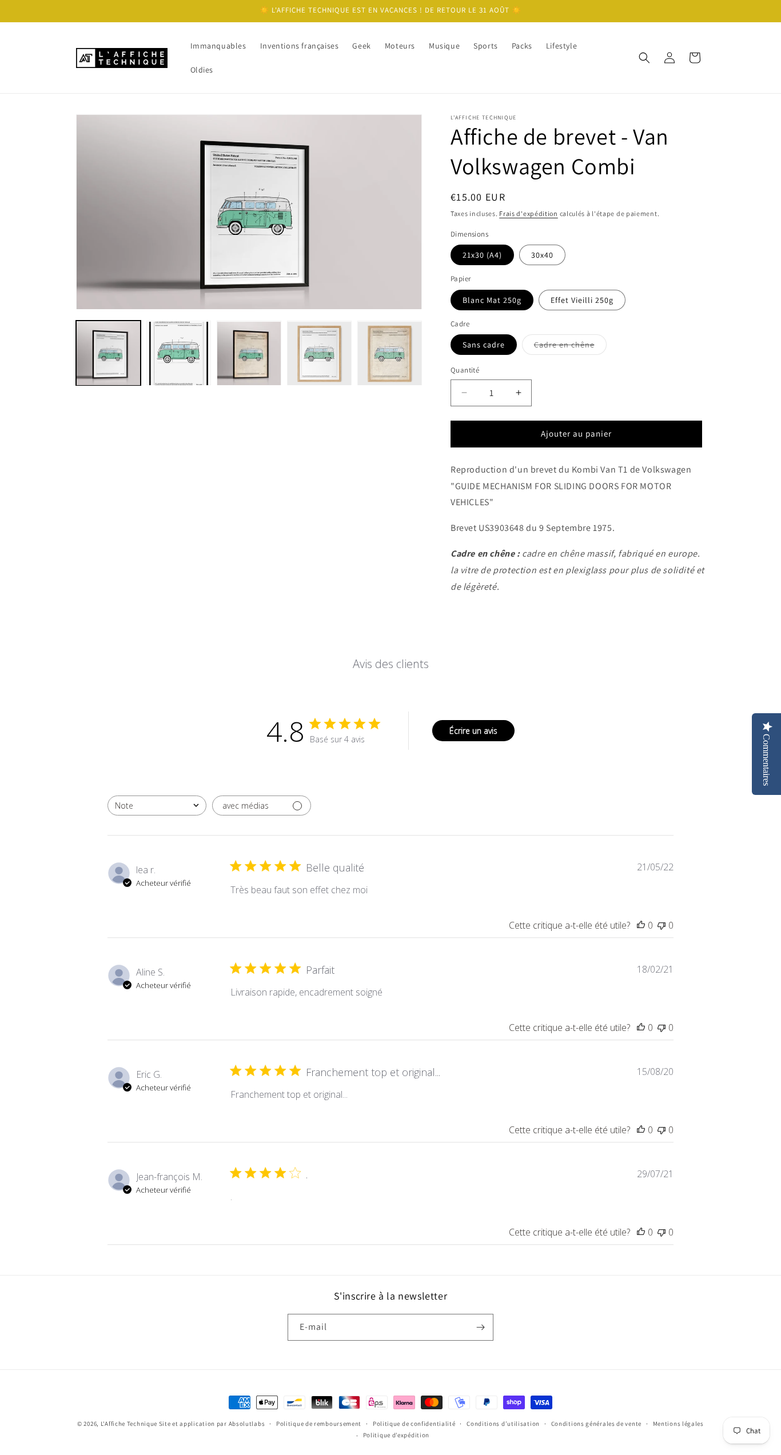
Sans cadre (484, 344)
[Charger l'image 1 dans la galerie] (108, 353)
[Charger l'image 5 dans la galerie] (389, 353)
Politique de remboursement (318, 1424)
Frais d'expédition (528, 213)
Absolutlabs (247, 1424)
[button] (644, 57)
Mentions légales (678, 1424)
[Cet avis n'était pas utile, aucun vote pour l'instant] (662, 925)
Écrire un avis (473, 730)
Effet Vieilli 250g (582, 300)
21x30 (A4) (482, 255)
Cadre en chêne (570, 347)
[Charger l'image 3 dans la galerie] (249, 353)
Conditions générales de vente (596, 1424)
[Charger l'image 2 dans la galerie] (178, 353)
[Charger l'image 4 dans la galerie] (319, 353)
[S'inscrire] (480, 1327)
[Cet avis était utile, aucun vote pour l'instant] (641, 925)
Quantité (465, 370)
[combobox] (156, 806)
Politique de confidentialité (414, 1424)
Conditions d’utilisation (503, 1424)
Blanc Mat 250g (492, 300)
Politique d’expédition (396, 1435)
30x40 (542, 255)
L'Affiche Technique (129, 1424)
